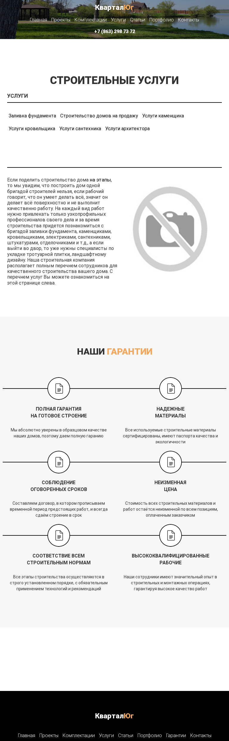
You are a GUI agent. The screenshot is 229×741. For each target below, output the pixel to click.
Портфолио (161, 20)
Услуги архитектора (127, 128)
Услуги (118, 20)
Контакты (188, 20)
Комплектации (91, 20)
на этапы (100, 180)
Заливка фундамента (32, 116)
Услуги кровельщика (32, 128)
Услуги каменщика (163, 116)
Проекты (60, 20)
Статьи (137, 20)
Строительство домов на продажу (99, 116)
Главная (38, 20)
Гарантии (176, 735)
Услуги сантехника (80, 128)
